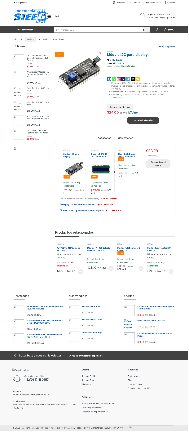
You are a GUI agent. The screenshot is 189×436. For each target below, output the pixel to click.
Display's (94, 150)
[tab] (104, 139)
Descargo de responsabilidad (95, 411)
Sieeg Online (21, 3)
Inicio (57, 16)
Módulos (30, 39)
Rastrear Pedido (89, 376)
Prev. (160, 46)
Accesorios (104, 138)
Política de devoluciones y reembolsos (98, 403)
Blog (130, 380)
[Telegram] (128, 79)
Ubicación (171, 3)
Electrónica (122, 150)
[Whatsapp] (114, 79)
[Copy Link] (137, 79)
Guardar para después (120, 107)
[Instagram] (119, 79)
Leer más (80, 271)
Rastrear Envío (154, 3)
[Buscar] (146, 29)
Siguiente (170, 46)
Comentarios (125, 138)
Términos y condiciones (92, 407)
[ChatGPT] (133, 79)
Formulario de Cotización (139, 388)
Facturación (120, 3)
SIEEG (17, 428)
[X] (123, 79)
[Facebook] (109, 79)
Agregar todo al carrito (158, 163)
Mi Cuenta (137, 3)
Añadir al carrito (145, 120)
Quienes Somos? (135, 384)
